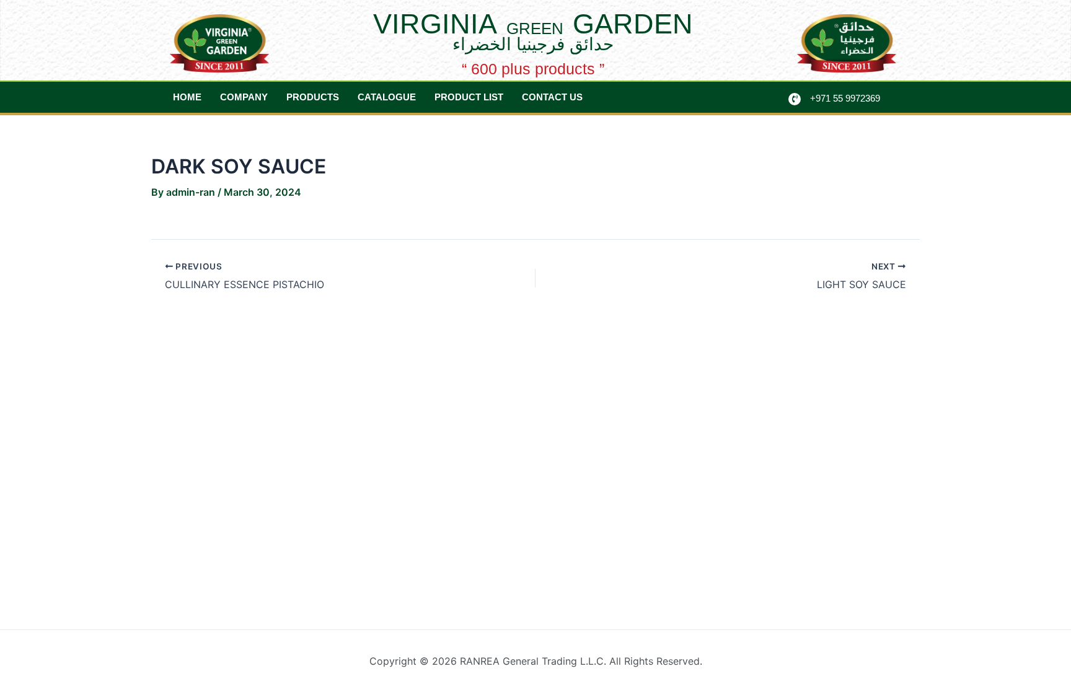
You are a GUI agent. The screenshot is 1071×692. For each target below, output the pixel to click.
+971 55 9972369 (845, 98)
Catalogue (387, 97)
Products (312, 97)
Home (187, 97)
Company (244, 97)
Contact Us (552, 97)
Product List (468, 97)
